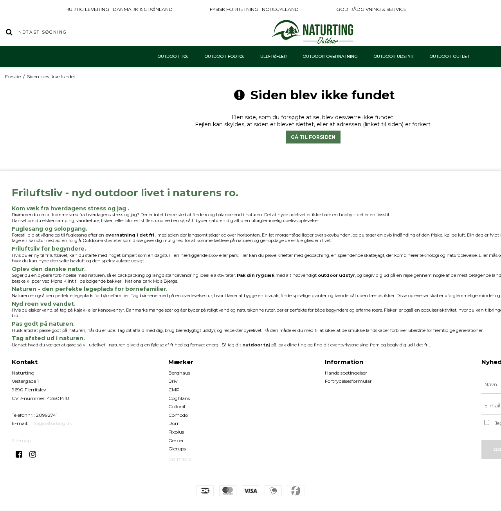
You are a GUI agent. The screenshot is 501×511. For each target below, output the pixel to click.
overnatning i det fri (129, 235)
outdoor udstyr (336, 275)
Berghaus (179, 373)
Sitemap (21, 440)
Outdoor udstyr (393, 56)
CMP (174, 390)
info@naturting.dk (50, 423)
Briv (173, 381)
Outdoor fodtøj (224, 56)
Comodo (178, 415)
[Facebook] (22, 454)
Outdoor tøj (173, 56)
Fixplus (176, 432)
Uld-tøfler (273, 56)
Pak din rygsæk (255, 275)
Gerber (176, 440)
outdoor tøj (256, 345)
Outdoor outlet (449, 56)
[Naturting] (313, 32)
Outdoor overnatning (330, 56)
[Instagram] (35, 454)
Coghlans (179, 398)
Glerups (177, 449)
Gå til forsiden (313, 137)
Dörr (173, 423)
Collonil (176, 406)
